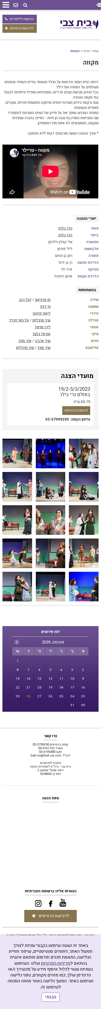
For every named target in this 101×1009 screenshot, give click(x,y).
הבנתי (50, 997)
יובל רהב (25, 299)
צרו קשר (50, 736)
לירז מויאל (42, 327)
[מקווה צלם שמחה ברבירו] (83, 453)
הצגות (75, 51)
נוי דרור (45, 306)
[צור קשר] (15, 5)
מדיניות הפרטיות (55, 963)
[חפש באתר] (25, 5)
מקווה (91, 62)
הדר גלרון (65, 228)
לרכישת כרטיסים (21, 28)
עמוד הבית (91, 51)
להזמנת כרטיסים (76, 410)
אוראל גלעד (41, 334)
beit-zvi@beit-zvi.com (46, 755)
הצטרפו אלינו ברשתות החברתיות (50, 891)
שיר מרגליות (41, 320)
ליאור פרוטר (41, 313)
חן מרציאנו (42, 299)
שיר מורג (24, 341)
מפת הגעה (50, 798)
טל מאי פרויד (19, 320)
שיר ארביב (42, 341)
